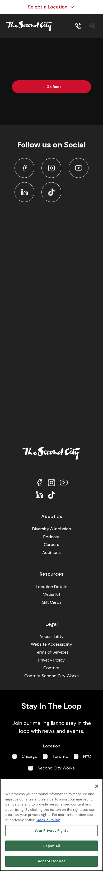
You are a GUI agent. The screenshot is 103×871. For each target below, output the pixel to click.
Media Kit (51, 594)
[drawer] (92, 26)
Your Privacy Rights (51, 830)
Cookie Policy (48, 820)
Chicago (30, 756)
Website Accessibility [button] (51, 644)
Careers (51, 544)
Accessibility (51, 636)
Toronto (60, 756)
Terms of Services (52, 652)
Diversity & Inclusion (51, 529)
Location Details (51, 586)
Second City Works (56, 768)
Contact (51, 668)
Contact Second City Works (51, 676)
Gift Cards (52, 602)
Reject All (51, 846)
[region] (51, 825)
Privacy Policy (51, 660)
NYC (87, 756)
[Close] (96, 786)
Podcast (51, 537)
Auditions (51, 552)
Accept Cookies (51, 861)
